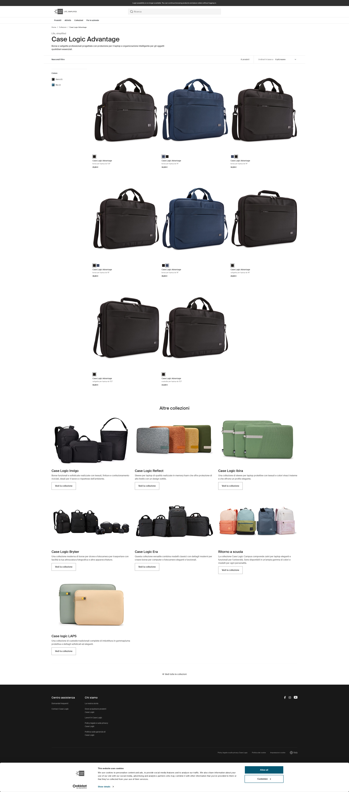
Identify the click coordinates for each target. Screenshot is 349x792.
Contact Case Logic (60, 709)
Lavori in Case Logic (93, 717)
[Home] (91, 11)
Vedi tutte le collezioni (175, 674)
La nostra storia (91, 703)
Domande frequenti (60, 703)
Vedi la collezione (65, 486)
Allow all (264, 770)
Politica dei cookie (259, 753)
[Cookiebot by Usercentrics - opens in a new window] (80, 787)
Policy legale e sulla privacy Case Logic (233, 753)
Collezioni (78, 20)
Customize (262, 779)
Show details (104, 786)
